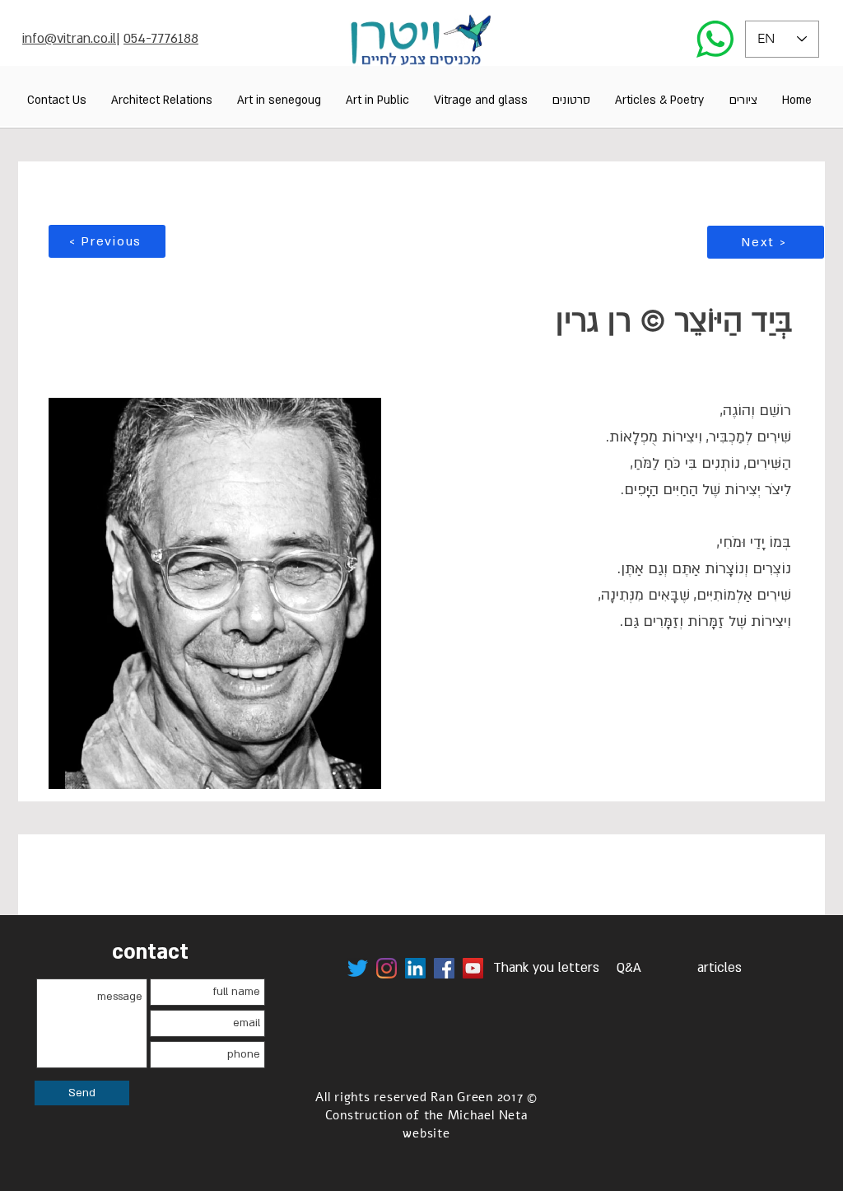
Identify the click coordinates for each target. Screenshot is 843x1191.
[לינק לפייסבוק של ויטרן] (444, 968)
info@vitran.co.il (69, 39)
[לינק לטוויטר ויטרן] (357, 968)
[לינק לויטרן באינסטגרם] (386, 968)
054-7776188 (160, 39)
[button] (743, 100)
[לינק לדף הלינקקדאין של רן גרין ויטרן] (415, 968)
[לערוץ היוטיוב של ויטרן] (473, 968)
